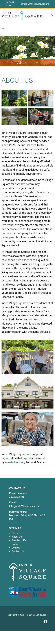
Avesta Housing (14, 462)
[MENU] (3, 29)
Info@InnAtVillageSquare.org (35, 4)
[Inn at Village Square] (22, 16)
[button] (52, 15)
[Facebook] (45, 621)
